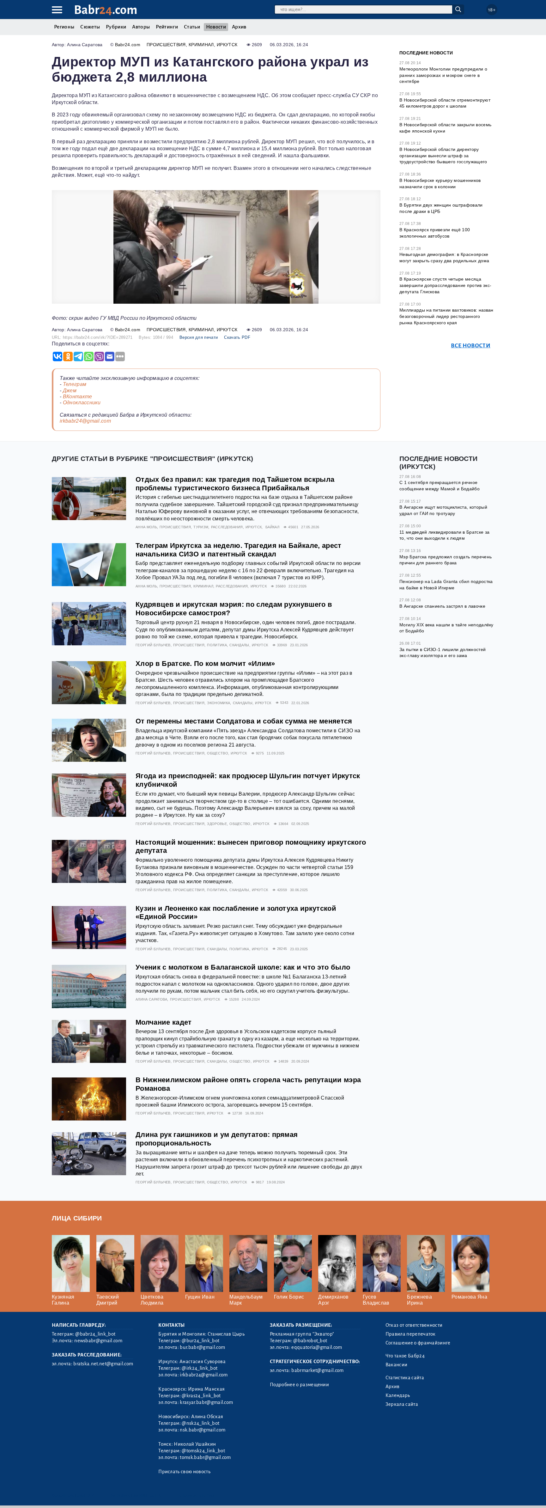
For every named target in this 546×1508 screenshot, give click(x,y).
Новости (216, 27)
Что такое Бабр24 (405, 1355)
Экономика (218, 703)
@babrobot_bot (310, 1340)
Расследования (227, 527)
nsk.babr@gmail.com (202, 1429)
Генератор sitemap (195, 1495)
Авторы (141, 27)
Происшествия (166, 44)
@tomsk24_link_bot (203, 1450)
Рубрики (116, 27)
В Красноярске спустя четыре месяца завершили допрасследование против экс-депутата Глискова (445, 285)
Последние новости (426, 52)
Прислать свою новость (184, 1471)
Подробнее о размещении (299, 1384)
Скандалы (239, 645)
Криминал (201, 44)
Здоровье (217, 824)
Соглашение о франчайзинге (418, 1342)
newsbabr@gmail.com (98, 1340)
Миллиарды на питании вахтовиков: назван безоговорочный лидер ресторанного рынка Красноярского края (446, 316)
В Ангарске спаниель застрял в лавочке (442, 606)
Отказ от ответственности (414, 1325)
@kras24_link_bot (201, 1395)
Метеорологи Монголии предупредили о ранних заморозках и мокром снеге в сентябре (443, 75)
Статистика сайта (404, 1377)
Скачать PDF (237, 337)
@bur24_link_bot (200, 1340)
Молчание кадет (163, 1022)
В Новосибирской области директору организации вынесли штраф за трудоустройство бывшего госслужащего (443, 155)
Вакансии (396, 1364)
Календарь (397, 1395)
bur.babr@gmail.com (202, 1347)
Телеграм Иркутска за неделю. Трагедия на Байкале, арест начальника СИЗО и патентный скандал (239, 550)
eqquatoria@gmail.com (316, 1347)
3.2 (91, 1495)
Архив (239, 27)
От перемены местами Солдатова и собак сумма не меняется (244, 721)
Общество (217, 753)
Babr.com (105, 9)
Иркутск (227, 44)
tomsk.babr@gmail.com (205, 1457)
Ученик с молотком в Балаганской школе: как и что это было (243, 967)
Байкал (272, 527)
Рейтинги (167, 27)
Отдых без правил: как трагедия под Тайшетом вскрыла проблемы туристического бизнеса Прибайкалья (235, 483)
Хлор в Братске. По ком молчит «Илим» (205, 663)
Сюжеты (90, 27)
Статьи (192, 27)
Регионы (64, 27)
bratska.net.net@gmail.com (103, 1363)
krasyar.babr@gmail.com (206, 1402)
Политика (217, 645)
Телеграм (75, 384)
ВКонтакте (77, 396)
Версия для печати (198, 337)
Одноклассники (82, 402)
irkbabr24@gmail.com (85, 421)
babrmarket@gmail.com (317, 1370)
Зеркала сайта (401, 1404)
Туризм (200, 527)
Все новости (470, 346)
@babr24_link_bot (95, 1334)
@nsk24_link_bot (200, 1423)
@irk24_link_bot (199, 1368)
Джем (69, 390)
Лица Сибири (77, 1218)
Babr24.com (127, 44)
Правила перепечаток (410, 1334)
